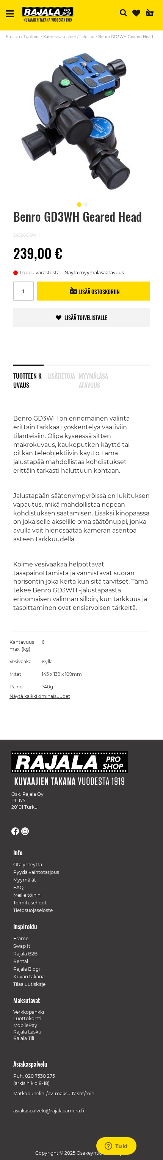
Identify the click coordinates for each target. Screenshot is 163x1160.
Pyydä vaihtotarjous (36, 872)
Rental (20, 961)
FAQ (18, 887)
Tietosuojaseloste (33, 910)
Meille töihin (27, 895)
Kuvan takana (29, 976)
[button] (78, 203)
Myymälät (24, 880)
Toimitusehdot (30, 903)
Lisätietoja (61, 376)
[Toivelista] (136, 13)
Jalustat (87, 36)
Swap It (21, 946)
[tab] (30, 376)
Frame (20, 938)
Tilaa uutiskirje (29, 984)
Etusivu (13, 36)
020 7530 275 (40, 1076)
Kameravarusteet (59, 36)
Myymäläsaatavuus (93, 379)
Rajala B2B (25, 954)
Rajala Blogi (26, 969)
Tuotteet (32, 36)
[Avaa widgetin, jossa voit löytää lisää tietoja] (116, 1146)
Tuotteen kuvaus (27, 379)
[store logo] (50, 15)
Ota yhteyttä (27, 864)
